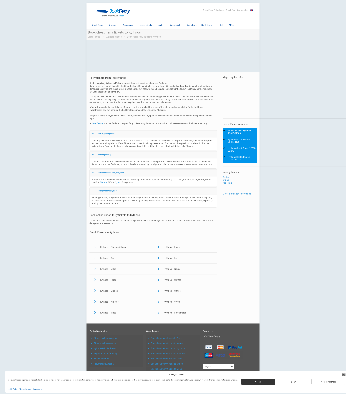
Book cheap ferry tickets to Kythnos (144, 37)
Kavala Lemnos (101, 358)
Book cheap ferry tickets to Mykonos (168, 348)
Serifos (226, 177)
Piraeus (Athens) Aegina (105, 338)
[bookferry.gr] (114, 12)
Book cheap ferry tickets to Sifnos (167, 364)
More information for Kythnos (237, 193)
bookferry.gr (97, 123)
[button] (344, 374)
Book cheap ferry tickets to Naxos (167, 343)
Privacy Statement (25, 389)
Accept (258, 382)
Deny (293, 382)
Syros (118, 182)
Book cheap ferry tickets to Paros (166, 338)
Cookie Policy (12, 389)
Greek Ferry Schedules (213, 10)
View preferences (328, 382)
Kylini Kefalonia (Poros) (105, 348)
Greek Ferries (94, 37)
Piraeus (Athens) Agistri (105, 343)
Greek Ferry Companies (237, 10)
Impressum (37, 389)
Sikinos (103, 182)
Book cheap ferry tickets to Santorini (168, 353)
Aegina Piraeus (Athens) (105, 353)
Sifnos (226, 180)
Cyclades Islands (114, 37)
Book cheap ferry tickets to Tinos (166, 358)
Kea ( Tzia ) (228, 183)
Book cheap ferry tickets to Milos (166, 369)
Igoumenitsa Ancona (104, 364)
